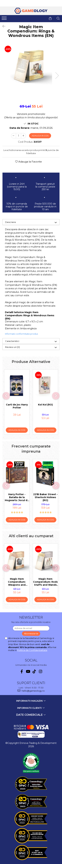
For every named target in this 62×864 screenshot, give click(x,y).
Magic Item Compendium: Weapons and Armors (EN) (17, 581)
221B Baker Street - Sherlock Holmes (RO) (45, 497)
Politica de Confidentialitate (32, 650)
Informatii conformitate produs (21, 333)
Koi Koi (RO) (45, 404)
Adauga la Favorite (30, 161)
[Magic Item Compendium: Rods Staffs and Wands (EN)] (45, 560)
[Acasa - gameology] (31, 11)
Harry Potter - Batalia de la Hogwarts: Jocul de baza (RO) (17, 497)
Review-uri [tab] (12, 347)
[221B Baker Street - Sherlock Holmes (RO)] (45, 475)
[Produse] (4, 19)
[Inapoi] (2, 26)
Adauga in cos (40, 135)
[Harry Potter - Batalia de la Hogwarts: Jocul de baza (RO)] (16, 475)
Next (57, 75)
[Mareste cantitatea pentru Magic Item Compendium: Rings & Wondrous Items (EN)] (23, 135)
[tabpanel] (31, 65)
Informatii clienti (29, 707)
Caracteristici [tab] (12, 341)
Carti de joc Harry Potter (17, 406)
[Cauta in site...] (58, 18)
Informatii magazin (29, 700)
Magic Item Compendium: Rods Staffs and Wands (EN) (45, 581)
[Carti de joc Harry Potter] (16, 385)
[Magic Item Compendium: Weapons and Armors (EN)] (16, 560)
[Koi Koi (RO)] (45, 385)
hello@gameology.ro (33, 690)
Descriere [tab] (10, 222)
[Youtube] (28, 671)
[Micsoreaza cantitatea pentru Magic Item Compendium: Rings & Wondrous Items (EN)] (13, 135)
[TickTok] (34, 671)
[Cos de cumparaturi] (50, 18)
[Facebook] (21, 671)
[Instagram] (40, 671)
